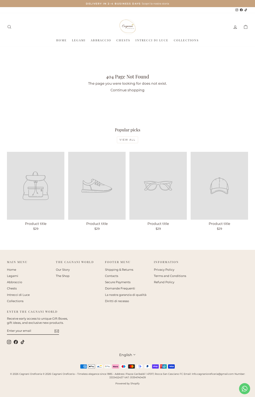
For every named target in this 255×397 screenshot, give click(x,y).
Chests (123, 40)
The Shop (63, 276)
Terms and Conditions (170, 276)
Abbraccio (101, 40)
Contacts (111, 276)
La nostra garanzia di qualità (125, 295)
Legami (79, 40)
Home (61, 40)
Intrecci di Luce (151, 40)
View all (127, 139)
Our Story (63, 269)
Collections (186, 40)
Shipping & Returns (119, 269)
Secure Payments (117, 282)
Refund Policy (164, 282)
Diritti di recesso (117, 301)
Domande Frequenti (120, 288)
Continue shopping (127, 90)
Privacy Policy (164, 269)
